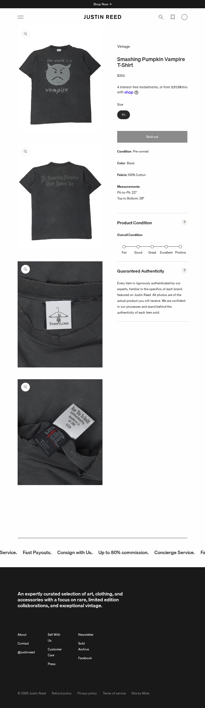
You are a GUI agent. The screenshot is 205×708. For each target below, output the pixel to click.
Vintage (123, 46)
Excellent (166, 252)
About (22, 634)
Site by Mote (140, 693)
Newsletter (85, 634)
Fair (124, 252)
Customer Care (55, 652)
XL (126, 115)
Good (138, 252)
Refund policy (62, 693)
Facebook (85, 658)
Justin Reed (37, 693)
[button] (20, 17)
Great (152, 252)
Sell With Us (54, 637)
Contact (23, 643)
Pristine (180, 252)
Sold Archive (83, 646)
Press (52, 663)
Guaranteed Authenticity (140, 270)
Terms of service (114, 693)
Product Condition (134, 222)
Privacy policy (87, 693)
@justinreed (26, 652)
